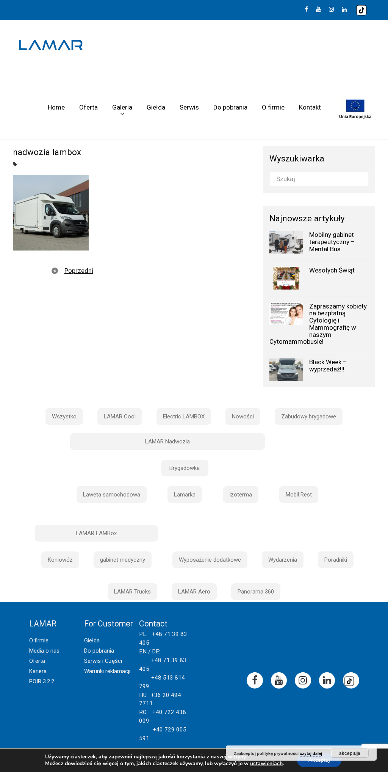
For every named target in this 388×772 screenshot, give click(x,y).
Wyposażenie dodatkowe (210, 559)
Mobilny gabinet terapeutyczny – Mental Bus (332, 241)
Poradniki (335, 559)
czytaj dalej (311, 753)
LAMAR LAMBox (96, 533)
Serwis (189, 107)
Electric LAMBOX (184, 416)
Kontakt (310, 107)
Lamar (51, 45)
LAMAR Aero (194, 591)
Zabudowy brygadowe (308, 416)
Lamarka (185, 494)
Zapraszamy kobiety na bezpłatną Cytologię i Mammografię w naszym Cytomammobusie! (318, 323)
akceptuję (349, 753)
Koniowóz (60, 559)
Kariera (38, 671)
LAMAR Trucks (132, 591)
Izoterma (240, 494)
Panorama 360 (256, 591)
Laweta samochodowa (111, 494)
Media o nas (44, 650)
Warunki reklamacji (107, 671)
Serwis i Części (103, 661)
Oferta (88, 107)
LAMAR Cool (120, 416)
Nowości (243, 416)
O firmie (273, 107)
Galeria (122, 107)
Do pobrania (230, 107)
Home (56, 107)
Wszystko (64, 416)
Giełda (156, 107)
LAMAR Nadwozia (167, 441)
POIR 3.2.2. (42, 681)
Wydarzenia (282, 559)
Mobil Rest (299, 494)
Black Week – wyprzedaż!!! (328, 365)
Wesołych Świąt (332, 270)
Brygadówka (184, 468)
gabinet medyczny (122, 559)
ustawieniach (266, 763)
